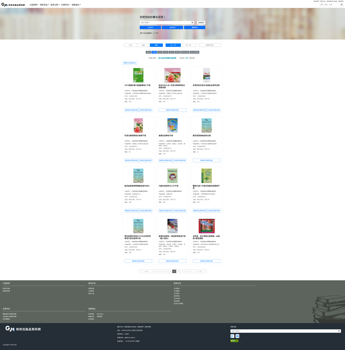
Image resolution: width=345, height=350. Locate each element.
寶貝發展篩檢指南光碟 (202, 136)
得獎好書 (91, 288)
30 (178, 271)
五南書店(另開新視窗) (10, 316)
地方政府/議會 (194, 52)
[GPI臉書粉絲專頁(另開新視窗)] (232, 336)
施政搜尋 (172, 27)
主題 (130, 45)
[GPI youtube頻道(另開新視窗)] (237, 336)
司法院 (166, 52)
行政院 (154, 52)
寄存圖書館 (6, 319)
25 (158, 271)
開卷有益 (44, 5)
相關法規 (91, 316)
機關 (156, 45)
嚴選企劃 (54, 5)
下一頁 (199, 271)
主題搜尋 (150, 27)
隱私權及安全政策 (332, 1)
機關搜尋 (195, 27)
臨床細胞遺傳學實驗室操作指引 (137, 186)
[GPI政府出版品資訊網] (13, 4)
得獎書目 (100, 316)
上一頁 (146, 271)
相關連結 (75, 5)
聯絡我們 (341, 1)
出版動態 (33, 5)
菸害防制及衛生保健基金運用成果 (206, 85)
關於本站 (322, 1)
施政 (143, 45)
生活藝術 (177, 291)
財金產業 (177, 301)
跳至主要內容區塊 (5, 1)
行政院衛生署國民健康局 (140, 90)
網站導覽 (316, 1)
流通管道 (65, 5)
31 (182, 271)
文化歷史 (177, 293)
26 (162, 271)
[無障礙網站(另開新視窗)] (234, 340)
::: (27, 4)
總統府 (148, 52)
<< (140, 271)
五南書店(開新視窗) (145, 110)
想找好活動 (6, 288)
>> (204, 271)
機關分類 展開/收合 (130, 63)
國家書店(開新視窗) (131, 110)
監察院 (177, 52)
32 (186, 271)
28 (170, 271)
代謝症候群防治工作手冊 (168, 186)
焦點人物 (91, 293)
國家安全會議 (185, 52)
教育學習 (177, 296)
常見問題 (91, 314)
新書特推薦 (6, 291)
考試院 (171, 52)
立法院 (160, 52)
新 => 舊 (173, 45)
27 (166, 271)
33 (190, 271)
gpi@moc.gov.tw (129, 337)
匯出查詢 (211, 45)
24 (154, 271)
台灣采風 (177, 288)
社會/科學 (177, 298)
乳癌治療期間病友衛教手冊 (135, 136)
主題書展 (91, 291)
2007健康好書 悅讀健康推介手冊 (138, 85)
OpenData (100, 314)
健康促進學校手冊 (166, 136)
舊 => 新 (188, 45)
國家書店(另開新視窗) (10, 314)
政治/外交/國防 (178, 303)
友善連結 (91, 319)
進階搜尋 (201, 22)
